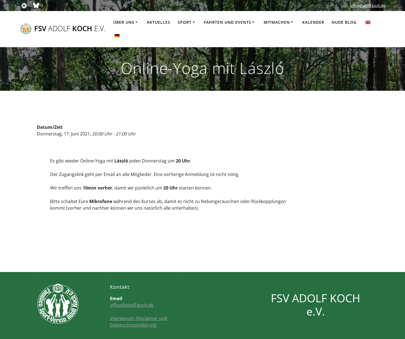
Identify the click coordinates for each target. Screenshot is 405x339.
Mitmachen (277, 22)
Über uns (123, 22)
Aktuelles (158, 22)
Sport (184, 22)
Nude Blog (344, 22)
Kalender (313, 22)
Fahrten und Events (227, 22)
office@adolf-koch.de (367, 5)
